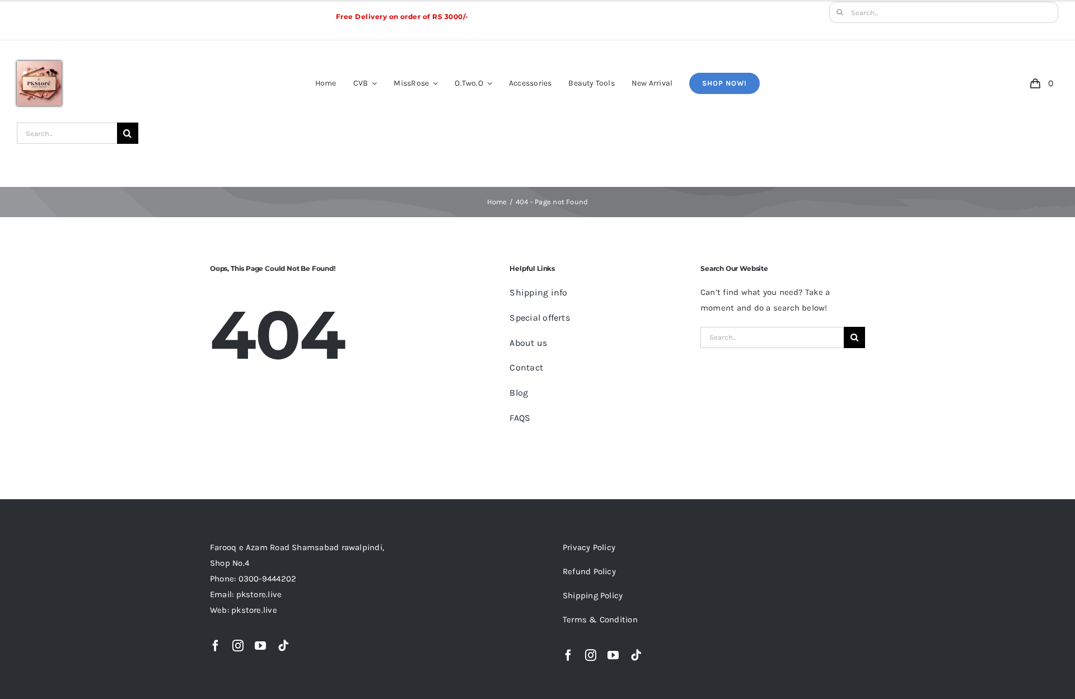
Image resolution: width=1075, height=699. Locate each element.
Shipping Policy (593, 595)
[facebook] (215, 645)
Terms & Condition (600, 619)
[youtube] (260, 645)
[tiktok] (283, 645)
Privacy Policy (589, 547)
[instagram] (238, 645)
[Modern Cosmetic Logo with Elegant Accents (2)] (39, 65)
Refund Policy (589, 571)
